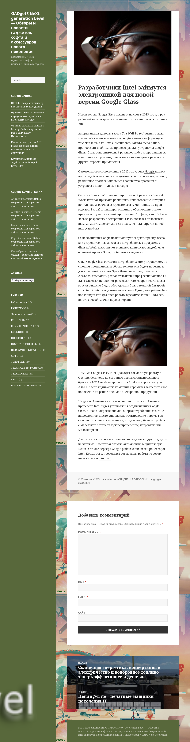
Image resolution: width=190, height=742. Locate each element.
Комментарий (89, 532)
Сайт (81, 612)
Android (105, 458)
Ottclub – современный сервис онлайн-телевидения (27, 202)
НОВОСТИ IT (18, 338)
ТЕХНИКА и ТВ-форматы (26, 367)
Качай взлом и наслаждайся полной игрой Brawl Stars (24, 162)
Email (83, 597)
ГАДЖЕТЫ (17, 308)
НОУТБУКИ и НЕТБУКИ (25, 344)
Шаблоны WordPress (23, 385)
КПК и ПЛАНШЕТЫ (22, 326)
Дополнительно (21, 314)
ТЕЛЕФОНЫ (18, 361)
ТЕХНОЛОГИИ (19, 373)
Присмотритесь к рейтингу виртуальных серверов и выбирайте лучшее (27, 116)
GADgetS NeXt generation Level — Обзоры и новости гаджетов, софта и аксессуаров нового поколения (27, 32)
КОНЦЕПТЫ (18, 320)
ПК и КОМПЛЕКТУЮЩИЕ (26, 349)
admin (108, 479)
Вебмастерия (19, 302)
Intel (88, 482)
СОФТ (14, 355)
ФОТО (14, 379)
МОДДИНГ (17, 332)
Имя (82, 581)
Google (149, 171)
